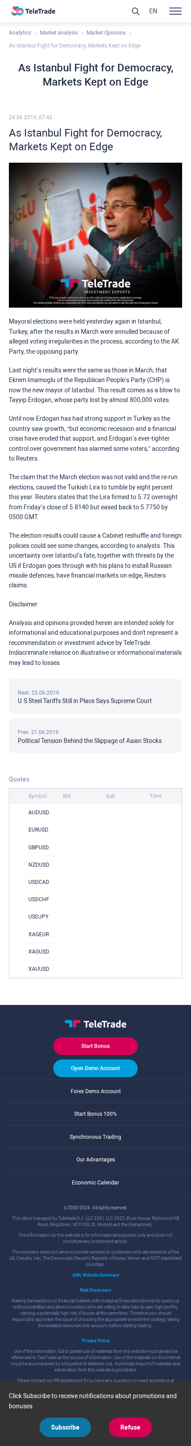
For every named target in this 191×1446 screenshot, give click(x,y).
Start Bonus (95, 1046)
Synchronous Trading (95, 1137)
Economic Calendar (95, 1183)
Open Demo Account (95, 1068)
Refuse (130, 1427)
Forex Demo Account (96, 1091)
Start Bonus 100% (95, 1114)
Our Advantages (95, 1160)
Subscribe (65, 1427)
